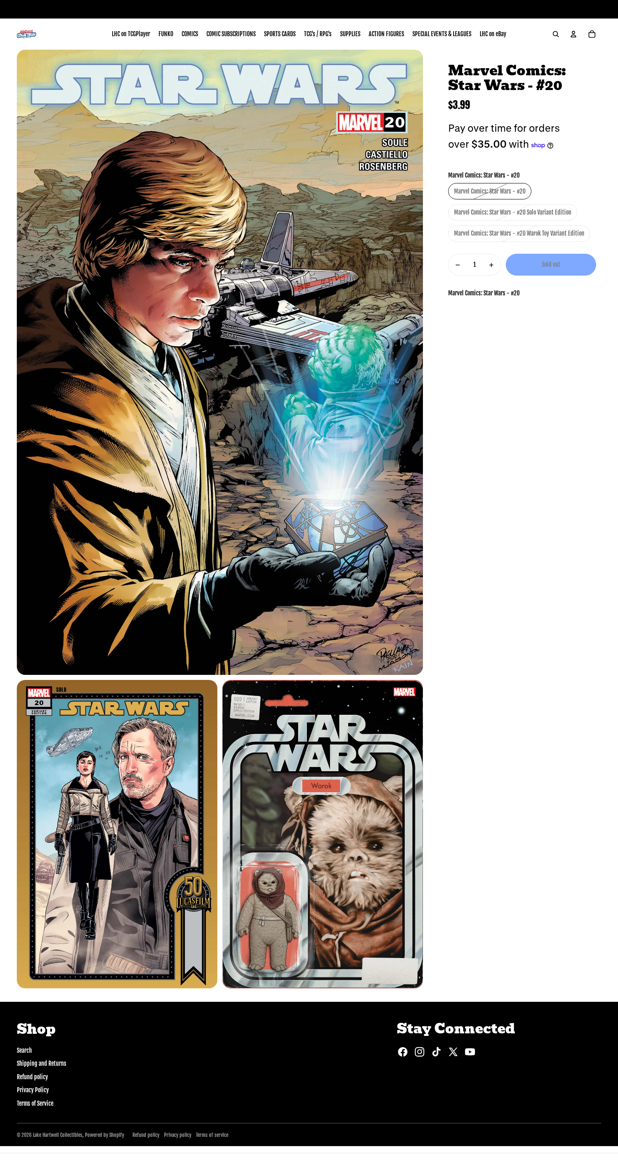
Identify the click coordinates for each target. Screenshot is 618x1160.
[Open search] (556, 34)
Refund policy (32, 1076)
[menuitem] (131, 34)
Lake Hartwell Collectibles (57, 1135)
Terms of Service (35, 1103)
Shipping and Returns (41, 1063)
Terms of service (212, 1135)
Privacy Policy (33, 1090)
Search (24, 1050)
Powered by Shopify (104, 1135)
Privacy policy (177, 1135)
